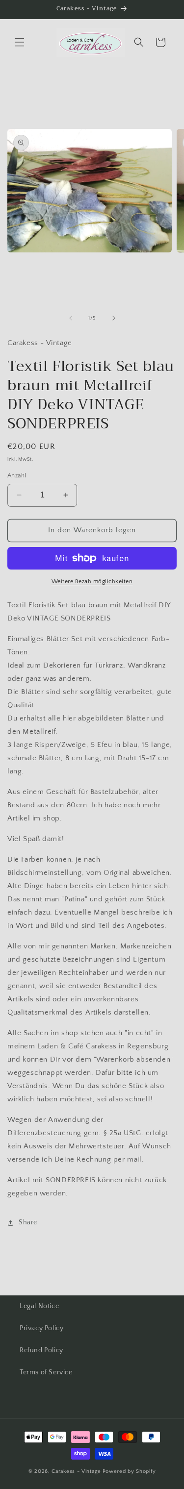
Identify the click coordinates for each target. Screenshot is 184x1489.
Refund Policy (41, 1350)
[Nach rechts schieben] (114, 318)
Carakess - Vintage (76, 1471)
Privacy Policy (41, 1328)
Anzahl (16, 475)
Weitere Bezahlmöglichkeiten (92, 581)
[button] (19, 42)
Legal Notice (39, 1306)
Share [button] (28, 1222)
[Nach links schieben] (70, 318)
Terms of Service (46, 1372)
